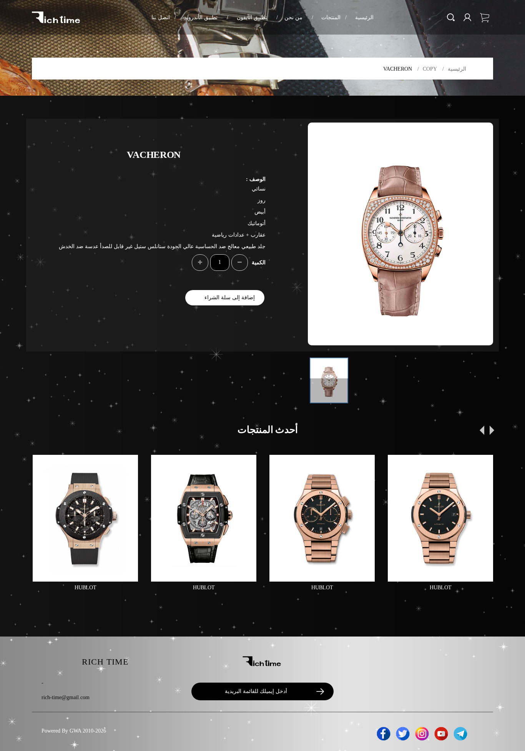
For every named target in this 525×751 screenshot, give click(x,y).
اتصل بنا (160, 17)
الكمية (259, 262)
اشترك (316, 692)
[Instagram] (422, 732)
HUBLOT (85, 587)
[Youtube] (441, 732)
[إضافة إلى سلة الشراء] (45, 467)
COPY (430, 69)
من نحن (289, 17)
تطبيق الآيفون (247, 17)
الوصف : (256, 179)
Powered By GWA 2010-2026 (74, 731)
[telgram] (460, 732)
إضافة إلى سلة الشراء (229, 297)
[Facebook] (383, 732)
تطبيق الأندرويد (196, 17)
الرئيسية (359, 17)
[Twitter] (403, 732)
